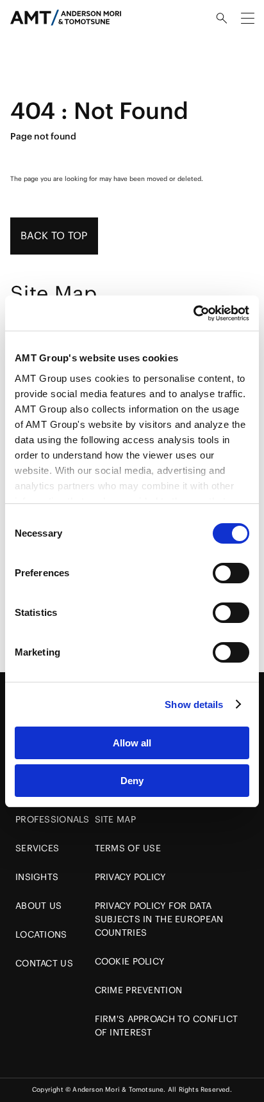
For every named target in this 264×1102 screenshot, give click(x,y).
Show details (194, 704)
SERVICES (37, 848)
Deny (132, 780)
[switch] (231, 573)
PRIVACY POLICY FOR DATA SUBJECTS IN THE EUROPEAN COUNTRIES (159, 919)
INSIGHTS (36, 877)
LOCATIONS (41, 934)
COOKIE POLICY (130, 961)
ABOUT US (38, 905)
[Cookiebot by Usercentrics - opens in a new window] (193, 313)
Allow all (132, 742)
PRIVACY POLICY (130, 877)
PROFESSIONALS (52, 819)
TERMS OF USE (128, 848)
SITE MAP (115, 819)
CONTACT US (44, 963)
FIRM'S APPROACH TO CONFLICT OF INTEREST (166, 1025)
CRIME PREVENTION (138, 990)
